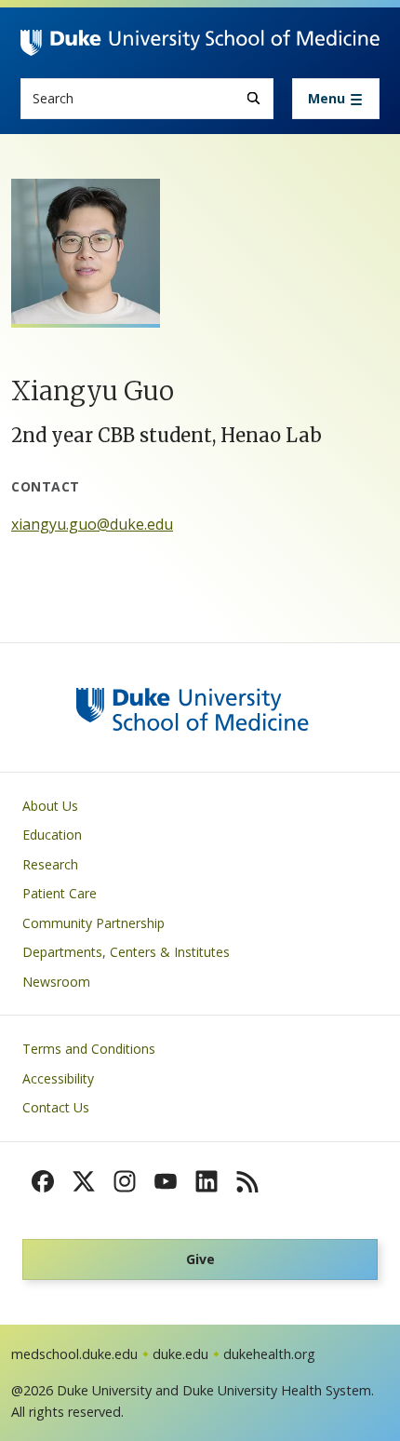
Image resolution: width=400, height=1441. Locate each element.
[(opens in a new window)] (42, 1181)
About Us (50, 806)
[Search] (253, 98)
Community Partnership (93, 923)
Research (50, 864)
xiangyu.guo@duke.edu (92, 524)
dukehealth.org (269, 1354)
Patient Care (59, 893)
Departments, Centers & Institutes (126, 952)
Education (52, 834)
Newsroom (56, 981)
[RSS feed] (247, 1181)
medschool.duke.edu (74, 1354)
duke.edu (180, 1354)
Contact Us (55, 1107)
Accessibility (58, 1078)
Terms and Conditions (88, 1048)
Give (200, 1259)
